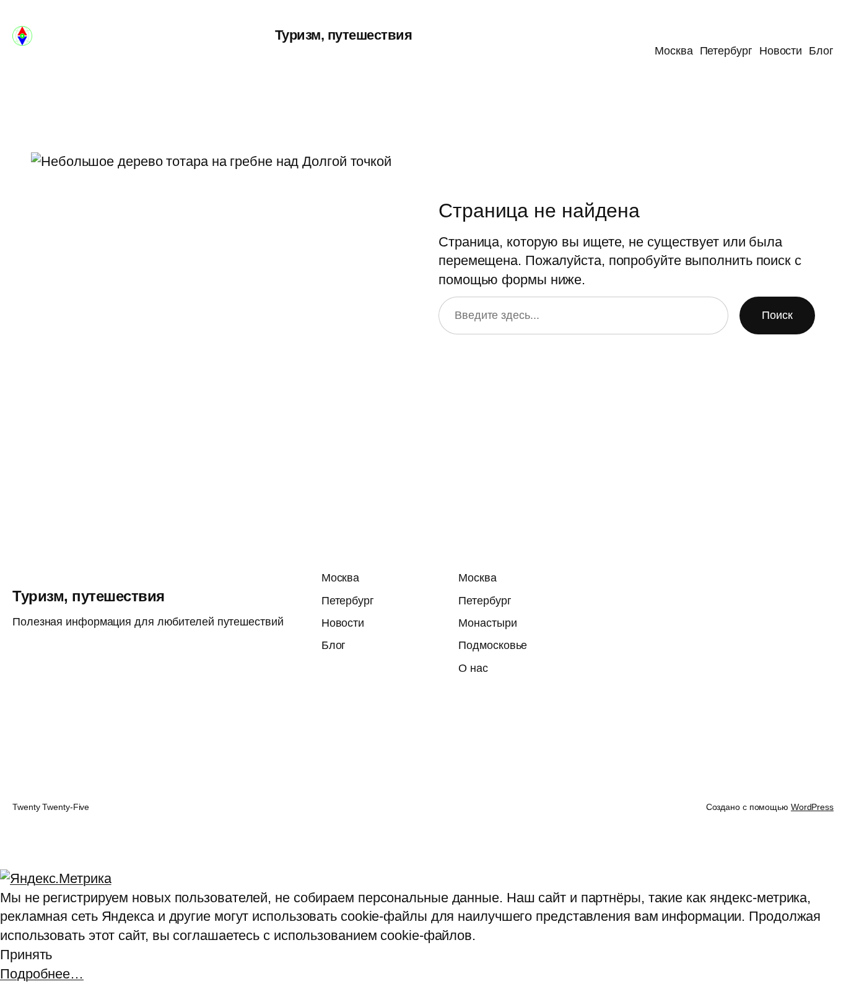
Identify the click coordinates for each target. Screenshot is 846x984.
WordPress (812, 807)
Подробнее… (42, 974)
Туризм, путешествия (343, 35)
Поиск (777, 315)
